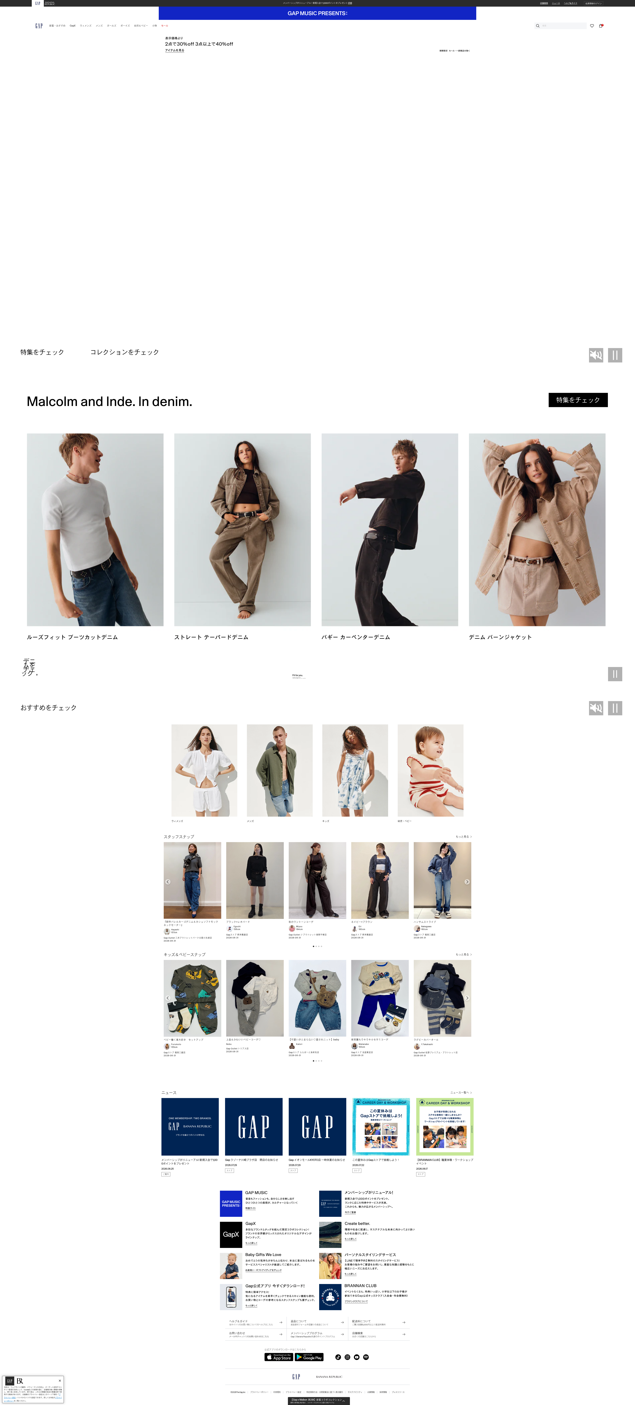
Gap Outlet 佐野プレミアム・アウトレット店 (436, 1052)
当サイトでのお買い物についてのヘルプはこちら (251, 1325)
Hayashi (175, 930)
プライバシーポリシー (259, 1392)
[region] (33, 1389)
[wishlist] (592, 25)
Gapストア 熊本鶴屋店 (237, 935)
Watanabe (364, 1044)
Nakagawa (426, 926)
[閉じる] (60, 1380)
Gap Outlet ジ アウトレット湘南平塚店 (308, 935)
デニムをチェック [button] (28, 667)
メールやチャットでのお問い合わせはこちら (249, 1336)
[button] (593, 3)
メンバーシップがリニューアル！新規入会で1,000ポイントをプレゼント (317, 3)
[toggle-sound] (596, 355)
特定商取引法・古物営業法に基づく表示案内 (324, 1392)
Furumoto (176, 1044)
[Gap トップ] (37, 25)
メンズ (250, 821)
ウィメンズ (177, 821)
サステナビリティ (355, 1392)
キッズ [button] (326, 821)
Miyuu (299, 926)
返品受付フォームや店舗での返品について (309, 1325)
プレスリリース (398, 1392)
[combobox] (560, 26)
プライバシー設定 (293, 1392)
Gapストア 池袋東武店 (362, 1052)
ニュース (556, 3)
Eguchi (237, 926)
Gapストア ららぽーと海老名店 (304, 1052)
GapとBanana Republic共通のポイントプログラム (313, 1336)
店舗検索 (544, 3)
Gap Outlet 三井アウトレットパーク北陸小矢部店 (188, 938)
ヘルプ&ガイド (570, 3)
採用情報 (383, 1392)
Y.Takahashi (427, 1044)
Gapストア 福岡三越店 (425, 935)
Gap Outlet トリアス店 (237, 1049)
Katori (299, 1044)
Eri (360, 926)
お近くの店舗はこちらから (364, 1336)
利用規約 (277, 1392)
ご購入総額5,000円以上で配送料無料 (369, 1325)
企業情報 (371, 1392)
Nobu (229, 1044)
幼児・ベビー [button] (405, 821)
